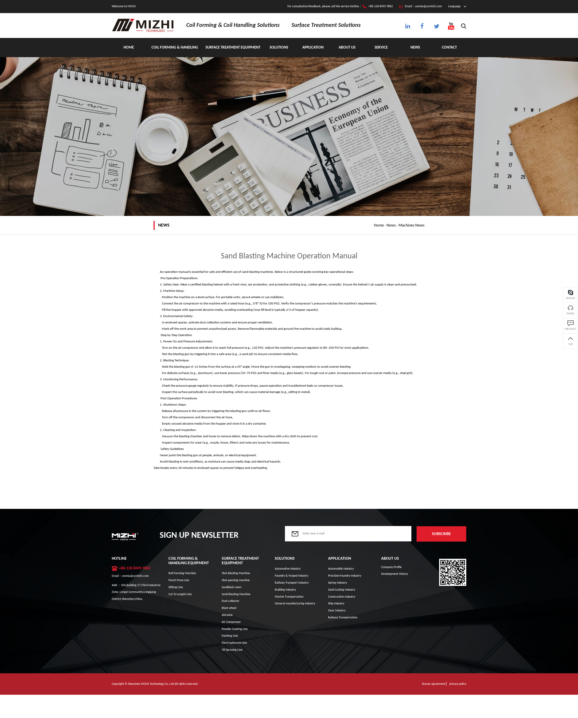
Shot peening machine (236, 580)
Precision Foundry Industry (344, 576)
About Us (347, 47)
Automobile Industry (341, 569)
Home (129, 47)
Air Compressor (231, 622)
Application (313, 47)
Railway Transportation (342, 617)
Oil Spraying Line (232, 650)
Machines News (411, 225)
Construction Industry (341, 597)
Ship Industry (336, 603)
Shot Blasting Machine (236, 573)
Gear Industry (336, 610)
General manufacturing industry (295, 603)
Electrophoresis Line (234, 643)
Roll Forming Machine (182, 573)
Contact (449, 47)
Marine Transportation (289, 597)
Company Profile (391, 567)
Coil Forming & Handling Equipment (174, 51)
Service (381, 47)
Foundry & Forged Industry (291, 576)
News (415, 47)
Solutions (279, 47)
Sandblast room (231, 587)
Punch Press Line (178, 580)
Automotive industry (288, 569)
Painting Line (230, 636)
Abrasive (227, 615)
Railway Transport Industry (292, 583)
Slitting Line (175, 587)
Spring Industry (337, 583)
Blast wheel (229, 608)
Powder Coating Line (235, 629)
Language (454, 6)
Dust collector (230, 601)
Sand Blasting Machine (236, 594)
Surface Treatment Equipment (232, 47)
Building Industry (285, 590)
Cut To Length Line (180, 594)
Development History (394, 574)
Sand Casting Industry (341, 590)
